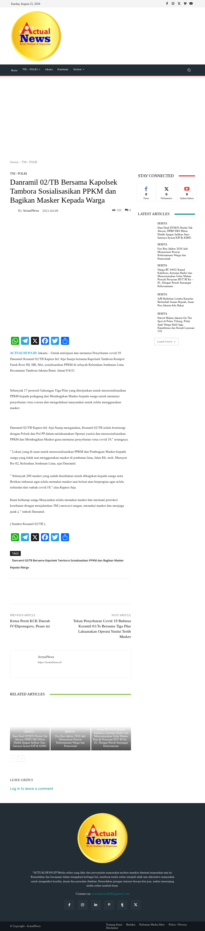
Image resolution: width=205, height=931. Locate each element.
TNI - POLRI (29, 162)
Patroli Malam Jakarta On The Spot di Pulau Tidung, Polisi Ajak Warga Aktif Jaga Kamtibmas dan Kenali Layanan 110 (176, 324)
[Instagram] (173, 4)
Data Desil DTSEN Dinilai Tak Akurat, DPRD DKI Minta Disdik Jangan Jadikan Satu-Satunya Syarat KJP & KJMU (30, 741)
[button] (189, 70)
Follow (166, 188)
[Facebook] (167, 4)
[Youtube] (191, 4)
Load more (164, 341)
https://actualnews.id (50, 662)
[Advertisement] (102, 116)
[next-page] (21, 758)
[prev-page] (13, 758)
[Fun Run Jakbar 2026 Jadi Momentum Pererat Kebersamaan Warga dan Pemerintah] (70, 726)
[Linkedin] (96, 905)
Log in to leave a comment (31, 788)
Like (146, 188)
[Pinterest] (109, 905)
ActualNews (31, 210)
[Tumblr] (122, 905)
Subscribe (187, 188)
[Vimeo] (185, 4)
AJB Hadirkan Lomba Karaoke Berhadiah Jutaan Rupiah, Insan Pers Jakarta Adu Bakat (176, 302)
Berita (29, 731)
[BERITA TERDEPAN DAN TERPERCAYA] (36, 36)
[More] (98, 591)
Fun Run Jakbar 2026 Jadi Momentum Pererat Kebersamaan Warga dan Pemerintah (70, 741)
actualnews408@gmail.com (111, 894)
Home (14, 162)
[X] (179, 4)
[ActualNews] (14, 210)
